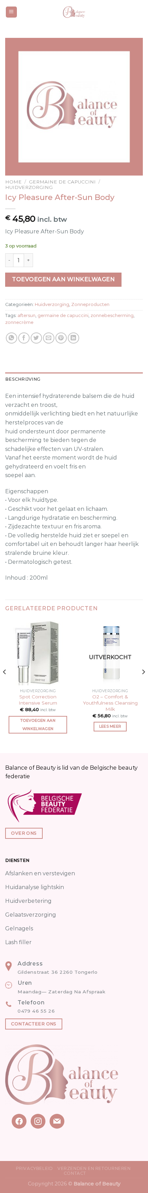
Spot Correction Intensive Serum (38, 700)
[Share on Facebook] (24, 338)
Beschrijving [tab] (22, 379)
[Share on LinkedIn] (73, 338)
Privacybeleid (34, 1168)
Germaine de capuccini (62, 181)
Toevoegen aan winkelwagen (63, 279)
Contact (75, 1173)
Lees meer (110, 726)
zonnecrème (19, 322)
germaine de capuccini (63, 315)
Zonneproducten (90, 304)
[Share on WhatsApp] (11, 338)
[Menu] (11, 12)
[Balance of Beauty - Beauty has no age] (74, 12)
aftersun (26, 315)
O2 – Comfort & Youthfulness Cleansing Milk (110, 702)
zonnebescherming (112, 315)
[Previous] (4, 685)
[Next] (143, 685)
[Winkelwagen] (139, 12)
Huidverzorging (29, 187)
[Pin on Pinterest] (61, 338)
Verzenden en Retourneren (94, 1168)
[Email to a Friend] (48, 338)
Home (13, 181)
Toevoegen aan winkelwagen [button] (37, 724)
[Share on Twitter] (36, 338)
